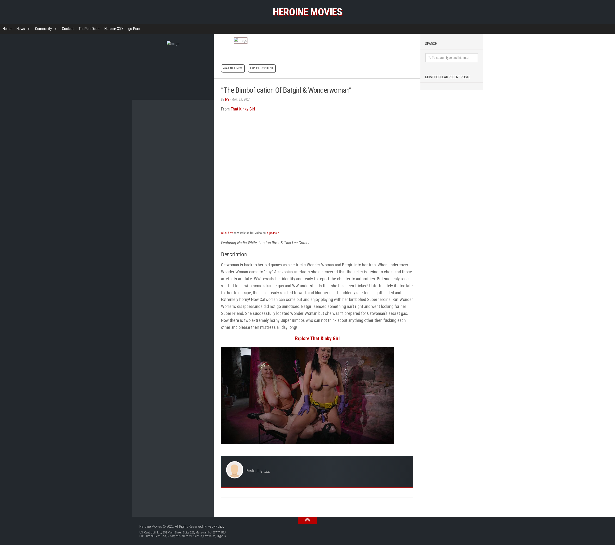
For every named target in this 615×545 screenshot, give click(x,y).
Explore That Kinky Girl (317, 338)
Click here (227, 233)
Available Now (232, 68)
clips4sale (272, 233)
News (20, 28)
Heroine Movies (307, 12)
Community (43, 28)
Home (7, 28)
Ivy (227, 99)
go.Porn (134, 28)
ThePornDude (89, 28)
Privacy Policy (214, 526)
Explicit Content (261, 68)
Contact (68, 28)
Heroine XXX (113, 28)
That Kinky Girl (243, 108)
